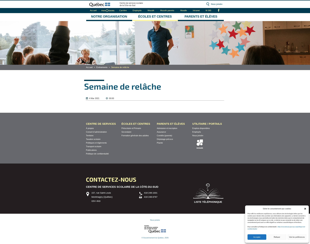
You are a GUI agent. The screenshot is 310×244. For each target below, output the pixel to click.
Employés (137, 10)
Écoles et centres (155, 16)
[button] (305, 209)
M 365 (208, 10)
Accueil (93, 10)
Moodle (183, 10)
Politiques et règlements (96, 143)
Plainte (160, 143)
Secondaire (126, 132)
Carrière (123, 10)
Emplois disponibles (201, 128)
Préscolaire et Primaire (131, 128)
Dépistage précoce (165, 139)
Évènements (102, 67)
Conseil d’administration (96, 132)
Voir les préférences (297, 237)
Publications (91, 150)
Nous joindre (216, 4)
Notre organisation (109, 16)
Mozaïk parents (167, 10)
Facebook (218, 10)
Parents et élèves (201, 16)
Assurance (161, 132)
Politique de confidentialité (97, 154)
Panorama (108, 10)
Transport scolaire (93, 146)
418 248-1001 (150, 193)
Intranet (196, 10)
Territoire (89, 136)
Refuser (277, 237)
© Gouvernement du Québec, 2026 (155, 238)
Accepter (256, 237)
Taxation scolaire (93, 139)
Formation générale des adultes (135, 136)
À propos (90, 128)
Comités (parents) (164, 136)
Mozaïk (151, 10)
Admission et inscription (167, 128)
